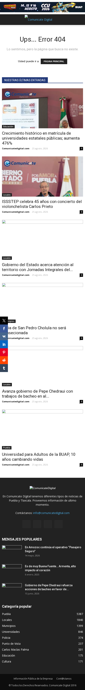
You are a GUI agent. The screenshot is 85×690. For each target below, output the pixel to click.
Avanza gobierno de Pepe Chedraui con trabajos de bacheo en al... (37, 394)
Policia (6, 638)
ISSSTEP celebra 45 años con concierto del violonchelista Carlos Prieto (42, 204)
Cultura (6, 661)
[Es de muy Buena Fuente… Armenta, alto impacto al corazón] (12, 571)
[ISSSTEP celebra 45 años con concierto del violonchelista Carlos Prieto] (42, 176)
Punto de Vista (11, 643)
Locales (7, 194)
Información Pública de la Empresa (33, 678)
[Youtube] (58, 524)
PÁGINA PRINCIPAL (54, 61)
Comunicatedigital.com (15, 148)
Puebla (6, 447)
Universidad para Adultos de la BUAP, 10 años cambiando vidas (39, 457)
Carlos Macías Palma (15, 649)
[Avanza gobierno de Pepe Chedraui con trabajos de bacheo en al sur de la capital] (42, 366)
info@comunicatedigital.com (51, 513)
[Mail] (37, 524)
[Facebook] (26, 524)
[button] (79, 19)
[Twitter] (48, 524)
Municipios (8, 321)
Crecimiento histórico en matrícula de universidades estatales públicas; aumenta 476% (41, 138)
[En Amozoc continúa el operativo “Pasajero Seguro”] (12, 552)
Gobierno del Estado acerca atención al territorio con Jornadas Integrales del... (38, 267)
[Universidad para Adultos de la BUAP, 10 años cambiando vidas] (42, 429)
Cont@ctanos (63, 678)
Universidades (11, 632)
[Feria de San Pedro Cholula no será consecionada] (42, 303)
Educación (8, 126)
